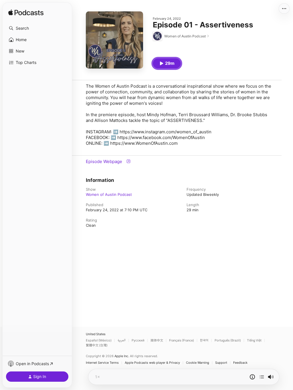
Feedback (240, 362)
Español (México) (99, 340)
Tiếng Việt (254, 340)
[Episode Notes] (252, 377)
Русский (138, 340)
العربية (122, 340)
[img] (25, 13)
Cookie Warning (197, 362)
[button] (37, 28)
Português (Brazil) (228, 340)
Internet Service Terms (102, 362)
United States (96, 334)
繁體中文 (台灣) (97, 345)
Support (221, 362)
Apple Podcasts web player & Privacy (152, 362)
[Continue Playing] (261, 377)
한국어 (204, 340)
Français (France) (181, 340)
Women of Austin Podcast (109, 194)
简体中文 (157, 340)
